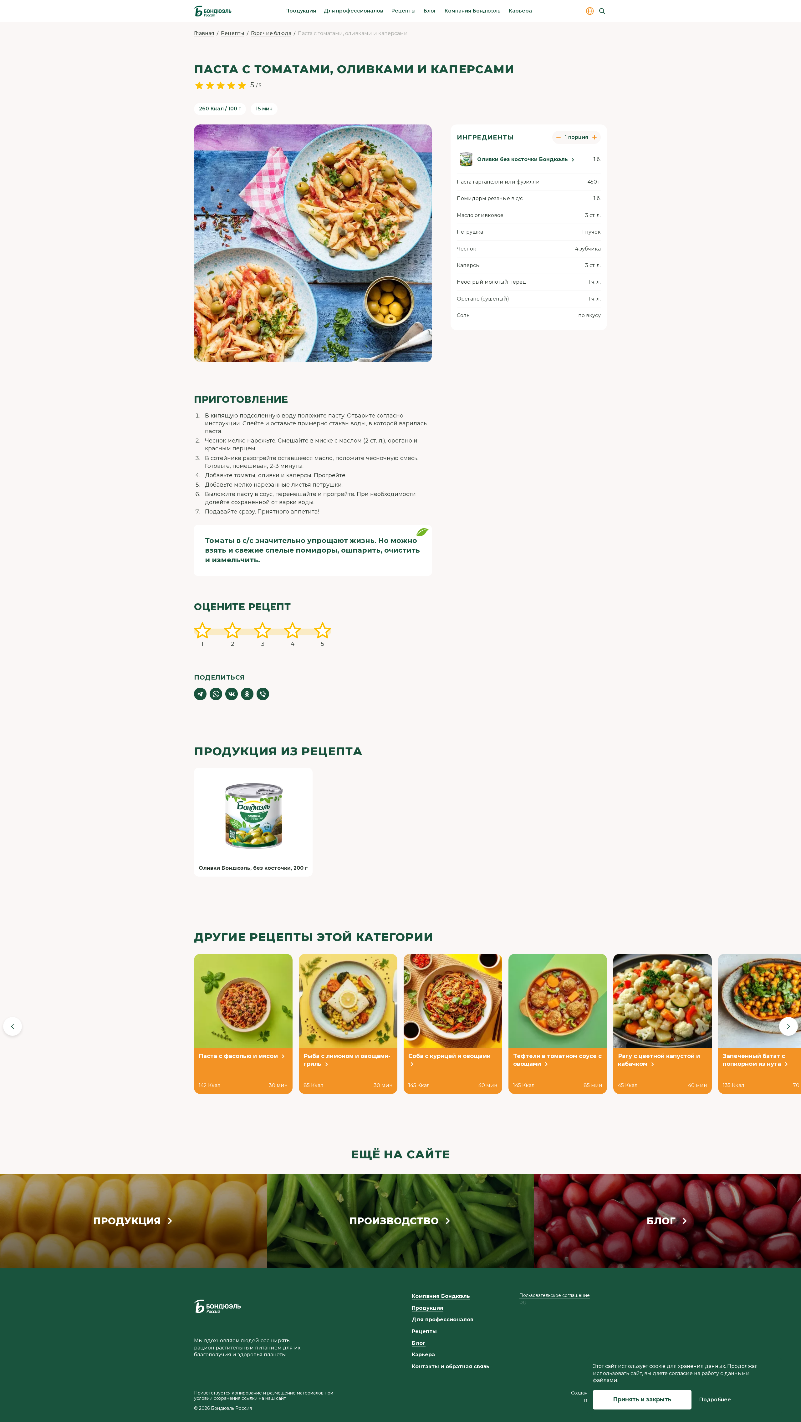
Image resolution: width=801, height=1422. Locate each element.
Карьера (520, 11)
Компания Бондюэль (472, 11)
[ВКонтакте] (231, 694)
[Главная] (213, 11)
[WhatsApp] (216, 694)
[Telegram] (200, 694)
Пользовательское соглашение (554, 1295)
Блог (429, 11)
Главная (204, 33)
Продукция (300, 11)
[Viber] (263, 694)
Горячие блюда (271, 33)
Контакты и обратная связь (450, 1366)
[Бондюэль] (217, 1306)
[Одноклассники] (247, 694)
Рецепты (403, 11)
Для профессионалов (353, 11)
